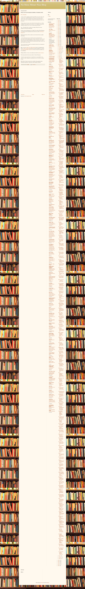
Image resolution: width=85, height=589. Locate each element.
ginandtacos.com (51, 140)
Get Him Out (50, 72)
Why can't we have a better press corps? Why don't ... (61, 257)
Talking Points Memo (51, 357)
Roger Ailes (50, 320)
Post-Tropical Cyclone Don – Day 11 (52, 387)
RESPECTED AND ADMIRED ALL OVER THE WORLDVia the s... (61, 207)
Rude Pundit (51, 326)
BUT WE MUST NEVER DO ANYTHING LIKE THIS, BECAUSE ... (60, 163)
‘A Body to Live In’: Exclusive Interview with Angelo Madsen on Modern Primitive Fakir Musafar (52, 101)
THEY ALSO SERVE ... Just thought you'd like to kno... (60, 509)
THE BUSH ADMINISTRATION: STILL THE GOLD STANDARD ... (61, 408)
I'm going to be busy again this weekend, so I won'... (60, 465)
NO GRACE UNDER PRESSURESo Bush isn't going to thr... (61, 535)
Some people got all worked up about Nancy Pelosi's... (61, 392)
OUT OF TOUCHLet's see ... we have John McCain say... (61, 300)
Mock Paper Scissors (52, 217)
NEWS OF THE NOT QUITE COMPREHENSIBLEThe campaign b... (61, 167)
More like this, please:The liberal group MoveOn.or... (60, 214)
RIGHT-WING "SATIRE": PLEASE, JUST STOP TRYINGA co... (61, 296)
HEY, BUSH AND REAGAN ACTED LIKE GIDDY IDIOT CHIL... (61, 232)
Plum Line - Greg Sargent (51, 264)
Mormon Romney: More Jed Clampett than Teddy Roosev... (61, 435)
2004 (58, 562)
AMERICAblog (51, 44)
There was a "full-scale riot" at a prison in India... (61, 154)
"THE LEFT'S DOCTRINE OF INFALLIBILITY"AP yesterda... (61, 128)
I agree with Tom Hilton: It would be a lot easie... (61, 185)
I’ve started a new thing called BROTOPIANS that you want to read (52, 379)
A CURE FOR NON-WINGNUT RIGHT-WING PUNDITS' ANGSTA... (60, 60)
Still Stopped (50, 179)
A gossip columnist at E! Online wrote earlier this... (61, 69)
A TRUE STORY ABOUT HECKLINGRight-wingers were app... (61, 513)
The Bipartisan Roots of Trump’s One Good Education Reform (52, 269)
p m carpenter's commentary (51, 245)
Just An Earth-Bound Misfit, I (51, 182)
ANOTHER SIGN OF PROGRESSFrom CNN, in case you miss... (61, 526)
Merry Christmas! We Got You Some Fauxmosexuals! (52, 396)
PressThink (50, 283)
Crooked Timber (51, 86)
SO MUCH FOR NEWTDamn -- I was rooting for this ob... (61, 395)
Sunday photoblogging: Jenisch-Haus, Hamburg (51, 88)
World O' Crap (51, 394)
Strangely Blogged (51, 352)
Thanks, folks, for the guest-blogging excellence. (60, 421)
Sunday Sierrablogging (52, 159)
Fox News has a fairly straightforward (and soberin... (60, 268)
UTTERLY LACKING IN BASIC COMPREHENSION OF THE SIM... (61, 106)
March (60, 555)
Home (33, 94)
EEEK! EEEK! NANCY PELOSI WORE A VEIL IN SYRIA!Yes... (61, 505)
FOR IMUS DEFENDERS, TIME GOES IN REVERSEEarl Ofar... (61, 310)
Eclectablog (50, 120)
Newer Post (22, 94)
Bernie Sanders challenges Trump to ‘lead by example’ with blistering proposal (52, 294)
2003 (58, 564)
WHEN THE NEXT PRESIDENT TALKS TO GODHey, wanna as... (61, 339)
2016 (58, 33)
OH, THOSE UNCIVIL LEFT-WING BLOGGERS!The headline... (61, 120)
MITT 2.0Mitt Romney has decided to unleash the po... (61, 314)
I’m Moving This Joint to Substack (52, 289)
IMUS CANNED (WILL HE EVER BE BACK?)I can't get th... (60, 334)
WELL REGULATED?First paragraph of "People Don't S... (61, 244)
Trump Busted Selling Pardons (52, 274)
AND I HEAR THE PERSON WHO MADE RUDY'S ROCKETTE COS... (61, 142)
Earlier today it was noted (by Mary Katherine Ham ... (61, 277)
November (60, 48)
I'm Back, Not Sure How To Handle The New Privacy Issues (51, 26)
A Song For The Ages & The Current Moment (52, 188)
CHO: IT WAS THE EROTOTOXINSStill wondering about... (61, 158)
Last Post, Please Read (52, 411)
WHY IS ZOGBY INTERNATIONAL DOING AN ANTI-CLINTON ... (61, 474)
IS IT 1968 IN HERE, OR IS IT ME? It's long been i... (61, 228)
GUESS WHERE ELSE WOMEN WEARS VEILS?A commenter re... (61, 469)
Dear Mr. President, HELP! (51, 117)
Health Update (51, 191)
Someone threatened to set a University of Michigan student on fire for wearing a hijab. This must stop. (52, 349)
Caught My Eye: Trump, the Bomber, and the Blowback (51, 300)
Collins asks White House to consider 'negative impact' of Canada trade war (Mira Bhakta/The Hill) (52, 209)
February (60, 557)
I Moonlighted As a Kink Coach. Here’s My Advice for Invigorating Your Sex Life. (52, 316)
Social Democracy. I (51, 407)
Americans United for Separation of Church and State (51, 58)
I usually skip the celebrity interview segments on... (60, 553)
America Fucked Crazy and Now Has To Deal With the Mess (52, 328)
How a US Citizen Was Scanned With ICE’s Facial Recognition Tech (52, 309)
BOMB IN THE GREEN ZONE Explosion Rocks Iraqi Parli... (61, 348)
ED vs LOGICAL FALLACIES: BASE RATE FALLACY (51, 142)
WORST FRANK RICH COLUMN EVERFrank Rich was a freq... (61, 305)
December (60, 46)
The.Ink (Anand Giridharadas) (51, 366)
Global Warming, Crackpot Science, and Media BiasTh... (61, 427)
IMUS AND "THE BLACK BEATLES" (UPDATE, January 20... (61, 380)
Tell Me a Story (51, 361)
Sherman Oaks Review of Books (51, 334)
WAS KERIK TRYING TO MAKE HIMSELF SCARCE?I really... (60, 413)
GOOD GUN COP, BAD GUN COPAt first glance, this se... (61, 198)
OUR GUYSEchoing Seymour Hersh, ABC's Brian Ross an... (61, 500)
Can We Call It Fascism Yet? (52, 31)
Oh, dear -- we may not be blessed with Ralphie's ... (61, 424)
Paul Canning (51, 252)
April (59, 57)
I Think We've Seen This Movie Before (51, 146)
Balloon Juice (51, 66)
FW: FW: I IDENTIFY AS (52, 228)
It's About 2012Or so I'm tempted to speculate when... (61, 457)
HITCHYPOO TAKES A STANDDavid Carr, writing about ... (60, 177)
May (59, 56)
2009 (58, 43)
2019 (58, 29)
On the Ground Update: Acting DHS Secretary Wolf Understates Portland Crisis (52, 260)
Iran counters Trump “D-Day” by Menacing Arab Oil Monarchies (52, 168)
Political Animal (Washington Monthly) (51, 267)
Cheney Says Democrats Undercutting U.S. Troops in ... (60, 531)
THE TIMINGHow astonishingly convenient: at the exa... (61, 94)
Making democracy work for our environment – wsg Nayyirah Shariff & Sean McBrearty (51, 122)
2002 (58, 565)
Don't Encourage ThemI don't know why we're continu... (61, 450)
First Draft (50, 131)
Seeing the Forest (51, 331)
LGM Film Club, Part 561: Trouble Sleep (52, 196)
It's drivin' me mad (51, 61)
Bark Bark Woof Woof (51, 71)
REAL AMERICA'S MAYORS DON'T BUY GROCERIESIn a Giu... (61, 374)
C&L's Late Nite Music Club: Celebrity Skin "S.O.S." (52, 93)
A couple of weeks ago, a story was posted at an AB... (61, 482)
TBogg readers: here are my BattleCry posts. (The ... (61, 73)
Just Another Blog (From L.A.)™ (51, 186)
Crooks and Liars (51, 91)
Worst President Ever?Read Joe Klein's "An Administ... (60, 439)
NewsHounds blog (51, 239)
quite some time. (41, 52)
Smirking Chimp (51, 343)
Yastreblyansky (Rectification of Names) (51, 406)
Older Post (43, 94)
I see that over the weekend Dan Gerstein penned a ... (61, 388)
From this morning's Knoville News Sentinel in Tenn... (60, 224)
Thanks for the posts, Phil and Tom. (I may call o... (61, 545)
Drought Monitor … (51, 156)
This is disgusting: (23, 14)
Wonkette (50, 390)
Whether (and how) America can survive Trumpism (51, 46)
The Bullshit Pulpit (51, 113)
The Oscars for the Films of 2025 (51, 374)
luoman (42, 582)
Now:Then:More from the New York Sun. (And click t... (61, 101)
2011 (58, 40)
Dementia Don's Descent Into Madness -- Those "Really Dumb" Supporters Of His (52, 151)
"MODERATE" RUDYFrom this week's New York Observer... (61, 321)
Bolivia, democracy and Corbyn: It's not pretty (51, 254)
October (60, 49)
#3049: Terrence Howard (51, 129)
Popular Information (52, 276)
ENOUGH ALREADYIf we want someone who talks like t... (61, 151)
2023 (58, 24)
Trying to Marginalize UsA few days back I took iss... (61, 461)
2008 (58, 44)
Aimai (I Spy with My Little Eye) (51, 24)
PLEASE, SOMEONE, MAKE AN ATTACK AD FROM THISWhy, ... (60, 202)
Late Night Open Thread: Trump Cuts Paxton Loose (51, 68)
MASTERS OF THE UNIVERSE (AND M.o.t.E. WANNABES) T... (61, 491)
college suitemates (26, 48)
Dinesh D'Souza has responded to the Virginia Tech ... (61, 211)
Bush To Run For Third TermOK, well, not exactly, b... (61, 431)
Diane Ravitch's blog (52, 108)
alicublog (50, 33)
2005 (58, 561)
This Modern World (52, 371)
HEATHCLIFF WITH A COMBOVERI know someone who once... (60, 478)
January (60, 558)
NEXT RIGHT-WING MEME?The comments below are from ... (61, 249)
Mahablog (50, 198)
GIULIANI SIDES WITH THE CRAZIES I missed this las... (61, 404)
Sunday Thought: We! (52, 343)
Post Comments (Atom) (28, 96)
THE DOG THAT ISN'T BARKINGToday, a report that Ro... (61, 147)
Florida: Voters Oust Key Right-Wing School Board (51, 109)
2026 (58, 20)
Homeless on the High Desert (51, 155)
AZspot (50, 64)
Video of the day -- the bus (52, 163)
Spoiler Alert (50, 183)
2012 (58, 39)
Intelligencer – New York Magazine (52, 172)
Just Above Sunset (51, 178)
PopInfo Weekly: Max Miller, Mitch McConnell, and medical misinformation (52, 279)
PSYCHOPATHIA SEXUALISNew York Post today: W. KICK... (61, 496)
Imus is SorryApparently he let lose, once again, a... (61, 454)
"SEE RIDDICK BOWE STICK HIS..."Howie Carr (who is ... (61, 356)
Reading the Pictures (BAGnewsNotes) (52, 298)
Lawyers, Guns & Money (51, 194)
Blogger (48, 582)
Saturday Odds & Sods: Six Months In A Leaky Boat (52, 133)
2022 (58, 25)
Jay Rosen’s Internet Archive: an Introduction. (51, 285)
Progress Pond (51, 288)
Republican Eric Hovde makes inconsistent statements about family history (52, 52)
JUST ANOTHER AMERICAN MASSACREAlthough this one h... (61, 284)
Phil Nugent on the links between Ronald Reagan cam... (61, 292)
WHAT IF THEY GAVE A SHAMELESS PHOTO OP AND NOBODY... (60, 540)
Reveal (50, 307)
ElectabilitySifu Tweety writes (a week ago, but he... (61, 443)
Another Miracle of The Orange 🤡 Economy (51, 219)
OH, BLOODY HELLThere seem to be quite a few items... (61, 325)
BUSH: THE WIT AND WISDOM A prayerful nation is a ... (61, 317)
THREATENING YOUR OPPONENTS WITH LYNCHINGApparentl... (61, 137)
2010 (58, 41)
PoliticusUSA (51, 272)
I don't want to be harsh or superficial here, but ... (61, 77)
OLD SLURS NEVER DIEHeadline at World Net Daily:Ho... (61, 360)
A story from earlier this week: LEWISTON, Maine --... (61, 111)
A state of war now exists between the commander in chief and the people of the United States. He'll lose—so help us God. (52, 248)
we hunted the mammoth (51, 377)
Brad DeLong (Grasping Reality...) (52, 79)
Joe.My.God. (51, 174)
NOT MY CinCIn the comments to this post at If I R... (61, 253)
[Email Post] (31, 64)
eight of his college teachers (31, 47)
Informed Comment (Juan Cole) (52, 166)
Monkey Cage (51, 222)
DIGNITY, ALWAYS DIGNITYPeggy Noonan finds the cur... (61, 329)
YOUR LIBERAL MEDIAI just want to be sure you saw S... (61, 97)
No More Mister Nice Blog (33, 4)
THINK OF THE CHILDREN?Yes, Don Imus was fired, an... (60, 288)
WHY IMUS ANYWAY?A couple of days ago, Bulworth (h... (60, 344)
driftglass (50, 116)
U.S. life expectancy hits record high (51, 83)
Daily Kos (50, 96)
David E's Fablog (51, 104)
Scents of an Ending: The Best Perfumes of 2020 (52, 335)
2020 (58, 28)
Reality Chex (51, 303)
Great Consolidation (52, 145)
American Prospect (52, 56)
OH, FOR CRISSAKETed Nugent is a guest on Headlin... (61, 261)
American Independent (51, 50)
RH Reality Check (51, 313)
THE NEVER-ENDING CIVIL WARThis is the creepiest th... (61, 522)
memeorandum (51, 206)
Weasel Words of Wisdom (51, 383)
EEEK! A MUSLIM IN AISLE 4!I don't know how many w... (61, 90)
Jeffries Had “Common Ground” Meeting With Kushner (52, 175)
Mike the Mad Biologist (51, 214)
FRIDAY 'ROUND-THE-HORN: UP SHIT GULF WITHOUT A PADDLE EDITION (52, 35)
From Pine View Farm (51, 137)
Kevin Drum (51, 190)
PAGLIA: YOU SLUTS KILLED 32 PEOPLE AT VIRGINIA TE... (61, 189)
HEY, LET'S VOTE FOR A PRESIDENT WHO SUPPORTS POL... (60, 115)
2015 (58, 35)
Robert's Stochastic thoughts (52, 323)
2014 (58, 36)
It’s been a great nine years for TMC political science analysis (52, 224)
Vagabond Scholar (51, 372)
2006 (58, 560)
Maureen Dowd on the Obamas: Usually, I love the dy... (61, 132)
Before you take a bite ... (52, 363)
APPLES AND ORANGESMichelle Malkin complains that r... (61, 365)
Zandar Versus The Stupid (52, 410)
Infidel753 (50, 162)
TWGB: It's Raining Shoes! (51, 354)
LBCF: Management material (51, 340)
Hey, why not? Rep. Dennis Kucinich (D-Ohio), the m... (61, 264)
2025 (58, 21)
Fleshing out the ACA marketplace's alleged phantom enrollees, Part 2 (52, 401)
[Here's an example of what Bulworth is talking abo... (61, 446)
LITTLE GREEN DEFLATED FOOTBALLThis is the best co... (61, 486)
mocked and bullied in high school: (27, 49)
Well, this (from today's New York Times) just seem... (61, 65)
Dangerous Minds (51, 98)
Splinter (50, 346)
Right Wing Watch (52, 319)
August (60, 52)
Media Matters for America (51, 205)
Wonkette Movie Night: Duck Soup (51, 392)
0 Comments (33, 64)
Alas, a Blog (50, 29)
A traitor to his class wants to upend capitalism (51, 368)
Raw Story (50, 292)
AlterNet (50, 39)
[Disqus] (33, 80)
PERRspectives (51, 257)
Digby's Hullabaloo (52, 112)
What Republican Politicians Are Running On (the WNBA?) (51, 201)
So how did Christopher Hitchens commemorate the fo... (60, 384)
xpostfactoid (51, 399)
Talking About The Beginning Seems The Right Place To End (52, 241)
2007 (58, 45)
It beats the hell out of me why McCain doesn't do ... (61, 81)
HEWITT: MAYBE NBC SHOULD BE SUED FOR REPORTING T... (61, 219)
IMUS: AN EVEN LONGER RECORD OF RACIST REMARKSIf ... (61, 400)
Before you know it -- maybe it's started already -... (61, 281)
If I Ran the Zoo (51, 158)
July (59, 53)
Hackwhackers (51, 149)
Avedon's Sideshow (52, 60)
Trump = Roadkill (51, 105)
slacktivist (50, 338)
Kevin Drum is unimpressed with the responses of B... (61, 124)
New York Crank (51, 231)
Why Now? (50, 386)
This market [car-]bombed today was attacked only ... (61, 236)
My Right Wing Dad (52, 227)
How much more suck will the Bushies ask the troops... (60, 352)
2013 (58, 37)
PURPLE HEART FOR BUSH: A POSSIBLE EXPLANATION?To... (61, 172)
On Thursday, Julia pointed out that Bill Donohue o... (61, 417)
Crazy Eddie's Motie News (52, 82)
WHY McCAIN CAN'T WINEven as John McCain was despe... (61, 518)
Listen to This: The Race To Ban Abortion (52, 359)
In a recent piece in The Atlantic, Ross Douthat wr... (61, 549)
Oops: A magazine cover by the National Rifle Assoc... (61, 240)
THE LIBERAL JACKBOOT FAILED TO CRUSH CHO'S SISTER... (61, 194)
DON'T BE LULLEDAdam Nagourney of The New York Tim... (61, 370)
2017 (58, 32)
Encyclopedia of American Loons (51, 127)
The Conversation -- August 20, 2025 (51, 305)
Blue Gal (50, 75)
